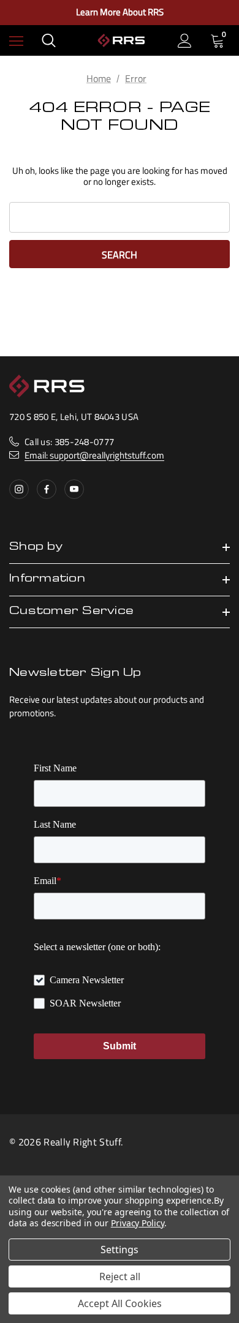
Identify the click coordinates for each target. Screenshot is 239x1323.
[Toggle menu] (16, 41)
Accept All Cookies (120, 1303)
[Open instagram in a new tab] (19, 489)
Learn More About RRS (120, 12)
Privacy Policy (137, 1223)
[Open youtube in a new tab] (74, 489)
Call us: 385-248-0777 (69, 442)
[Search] (49, 40)
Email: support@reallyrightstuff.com (94, 455)
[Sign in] (185, 41)
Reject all (119, 1276)
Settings (119, 1249)
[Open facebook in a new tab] (46, 489)
